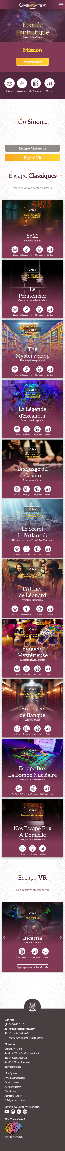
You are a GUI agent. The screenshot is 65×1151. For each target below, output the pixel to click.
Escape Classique (32, 148)
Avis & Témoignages (15, 1077)
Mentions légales (13, 1095)
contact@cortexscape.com (22, 1028)
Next (61, 937)
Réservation (32, 62)
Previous (4, 937)
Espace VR (32, 157)
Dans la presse (12, 1082)
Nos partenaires (13, 1086)
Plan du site (10, 1091)
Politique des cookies (15, 1100)
